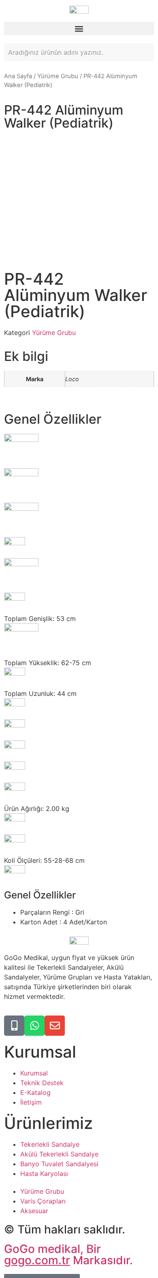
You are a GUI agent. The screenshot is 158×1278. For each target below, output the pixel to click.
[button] (79, 28)
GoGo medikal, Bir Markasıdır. (68, 1254)
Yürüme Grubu (57, 76)
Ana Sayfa (18, 76)
